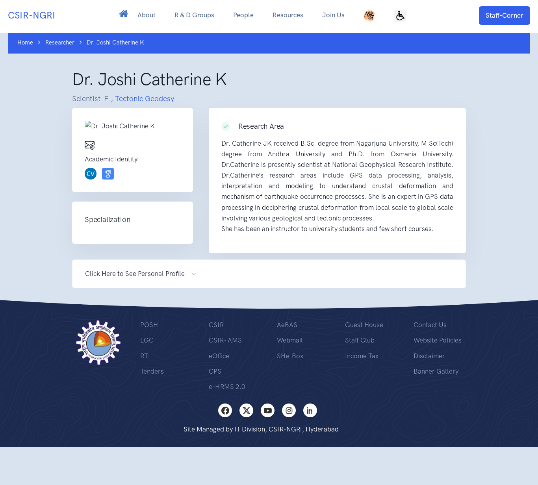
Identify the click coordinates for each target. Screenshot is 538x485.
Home (25, 42)
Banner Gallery (436, 371)
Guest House (364, 325)
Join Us (333, 15)
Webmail (290, 340)
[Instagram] (289, 410)
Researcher (59, 42)
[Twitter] (246, 410)
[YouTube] (268, 410)
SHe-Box (290, 356)
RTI (145, 356)
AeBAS (287, 325)
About (146, 15)
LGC (147, 340)
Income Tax (361, 356)
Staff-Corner (504, 15)
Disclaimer (429, 356)
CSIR (216, 325)
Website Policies (438, 340)
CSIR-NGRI (31, 15)
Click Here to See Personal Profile (135, 274)
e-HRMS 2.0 (227, 387)
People (243, 15)
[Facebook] (225, 410)
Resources (288, 15)
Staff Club (360, 340)
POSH (149, 325)
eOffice (219, 356)
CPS (215, 371)
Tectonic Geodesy (144, 98)
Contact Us (430, 325)
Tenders (152, 371)
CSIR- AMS (225, 340)
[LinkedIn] (310, 410)
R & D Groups (194, 15)
